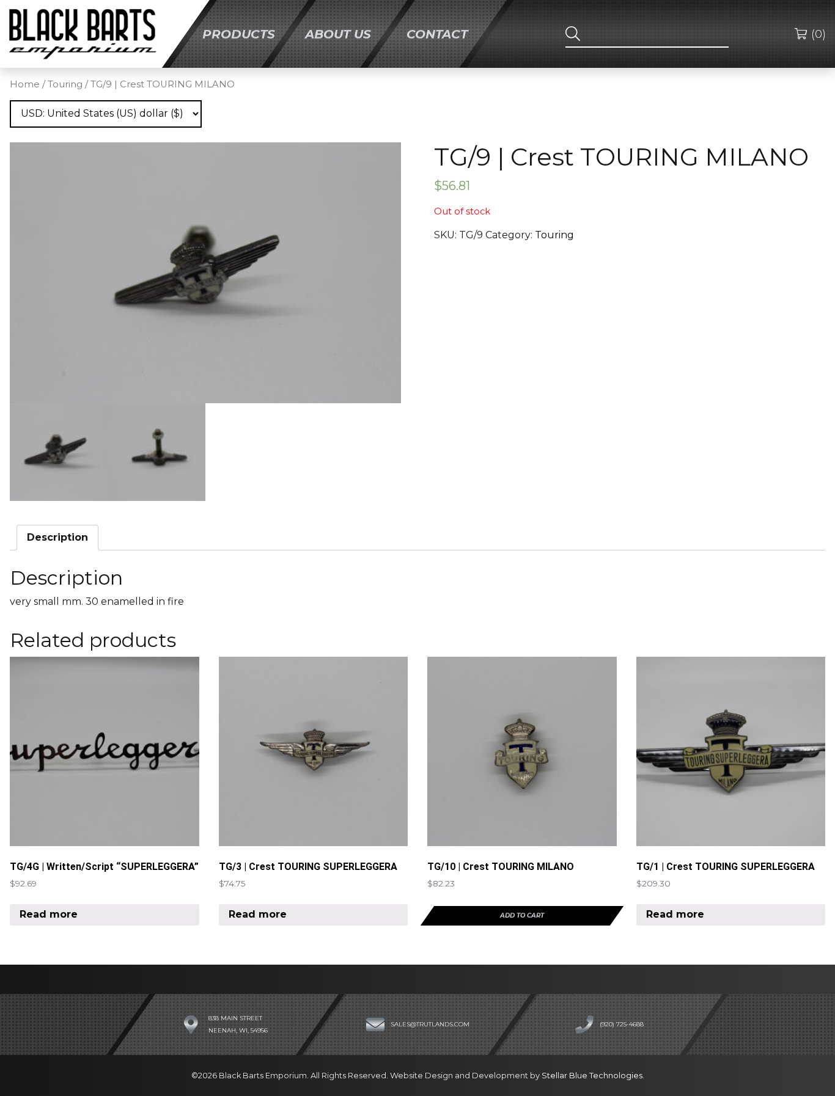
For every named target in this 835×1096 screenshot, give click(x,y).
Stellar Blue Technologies (592, 1075)
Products (238, 33)
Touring (65, 84)
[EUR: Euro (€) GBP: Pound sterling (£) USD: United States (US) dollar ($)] (106, 114)
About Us (338, 33)
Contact (437, 33)
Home (25, 84)
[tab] (57, 537)
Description (57, 537)
